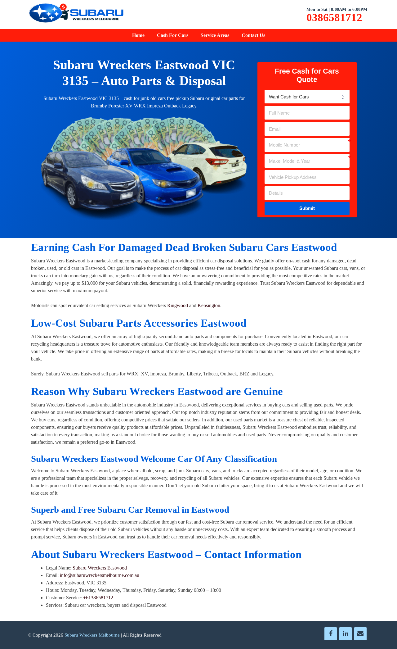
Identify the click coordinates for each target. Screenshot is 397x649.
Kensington (209, 305)
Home (138, 35)
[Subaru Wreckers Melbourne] (76, 14)
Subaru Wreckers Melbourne (92, 635)
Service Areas (215, 35)
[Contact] (360, 633)
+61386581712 (98, 597)
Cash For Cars (172, 35)
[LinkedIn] (345, 633)
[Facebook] (330, 633)
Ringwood (177, 305)
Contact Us (253, 35)
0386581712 (334, 18)
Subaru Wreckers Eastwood (100, 567)
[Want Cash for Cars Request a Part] (307, 96)
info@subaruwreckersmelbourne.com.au (99, 575)
